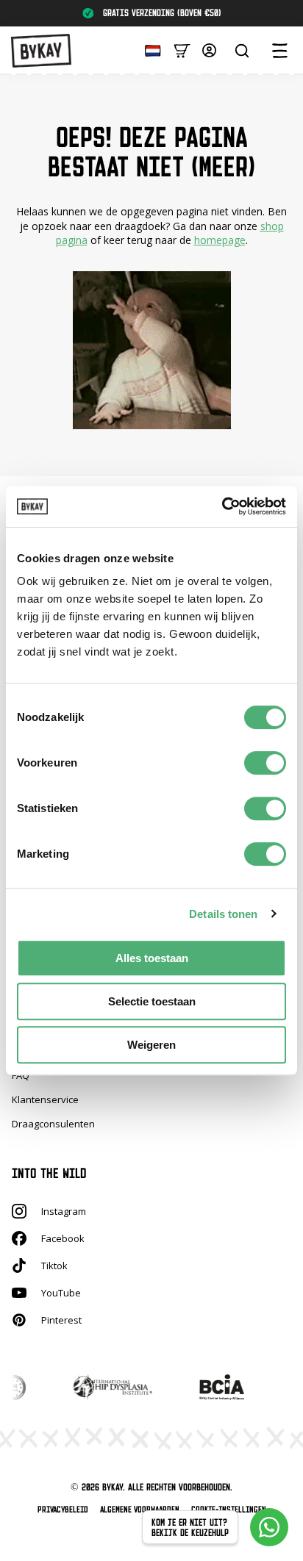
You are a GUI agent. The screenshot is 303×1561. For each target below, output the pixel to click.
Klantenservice (45, 1099)
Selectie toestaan (152, 1001)
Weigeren (151, 1044)
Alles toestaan (151, 958)
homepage (220, 240)
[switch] (265, 763)
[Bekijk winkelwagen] (182, 49)
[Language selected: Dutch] (149, 49)
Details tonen (223, 914)
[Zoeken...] (242, 51)
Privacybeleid (63, 1509)
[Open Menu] (279, 50)
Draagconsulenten (53, 1123)
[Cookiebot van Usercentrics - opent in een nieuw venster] (221, 506)
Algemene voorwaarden (139, 1509)
